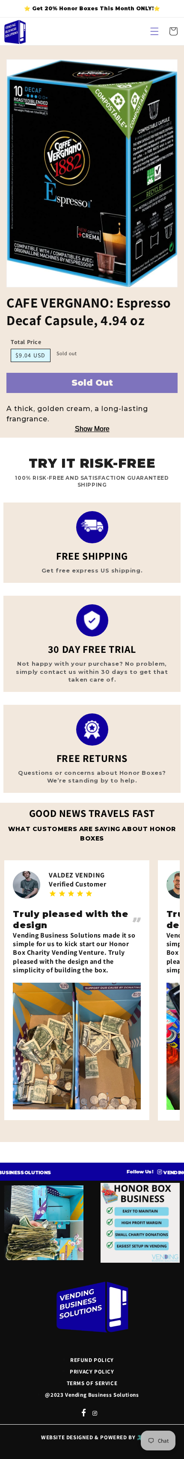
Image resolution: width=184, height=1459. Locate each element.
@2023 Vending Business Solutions (92, 1394)
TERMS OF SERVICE (92, 1383)
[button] (154, 31)
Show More (92, 429)
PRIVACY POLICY (92, 1371)
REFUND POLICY (92, 1360)
